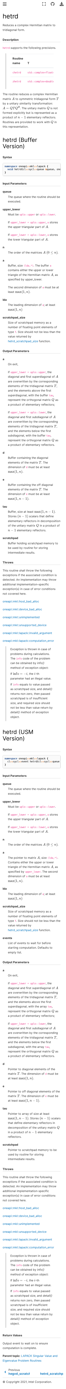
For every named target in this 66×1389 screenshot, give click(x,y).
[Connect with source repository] (53, 4)
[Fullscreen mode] (44, 4)
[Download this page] (62, 4)
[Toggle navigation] (5, 4)
